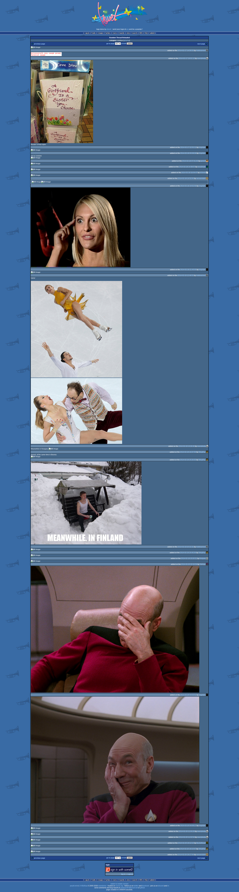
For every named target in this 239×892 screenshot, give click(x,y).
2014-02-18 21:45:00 (188, 270)
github (142, 888)
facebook (145, 886)
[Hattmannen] (207, 50)
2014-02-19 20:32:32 (186, 547)
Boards (121, 33)
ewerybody (201, 58)
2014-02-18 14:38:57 (187, 167)
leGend (203, 173)
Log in (87, 33)
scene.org (119, 886)
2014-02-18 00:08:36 (188, 153)
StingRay (202, 452)
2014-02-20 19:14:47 (188, 849)
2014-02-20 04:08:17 (188, 826)
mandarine (102, 886)
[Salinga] (207, 564)
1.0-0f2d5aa (82, 886)
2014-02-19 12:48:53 (186, 275)
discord (161, 886)
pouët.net (73, 886)
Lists (128, 33)
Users (114, 33)
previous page (39, 44)
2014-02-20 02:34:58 (189, 564)
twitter (136, 886)
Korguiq (203, 558)
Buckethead (201, 843)
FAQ (145, 33)
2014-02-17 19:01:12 (187, 58)
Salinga (203, 564)
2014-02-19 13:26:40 (187, 446)
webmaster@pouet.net (129, 888)
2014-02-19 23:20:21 (189, 558)
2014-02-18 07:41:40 (190, 161)
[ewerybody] (207, 58)
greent (203, 161)
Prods (93, 33)
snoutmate (202, 167)
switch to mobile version (119, 884)
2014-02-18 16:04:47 (189, 173)
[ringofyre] (207, 147)
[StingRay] (207, 452)
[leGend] (207, 173)
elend (109, 29)
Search (134, 33)
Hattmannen (201, 50)
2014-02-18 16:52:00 (186, 178)
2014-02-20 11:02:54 (187, 837)
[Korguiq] (207, 558)
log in (123, 874)
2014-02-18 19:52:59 (188, 186)
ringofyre (202, 147)
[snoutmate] (207, 167)
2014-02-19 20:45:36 (188, 553)
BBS (140, 33)
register (130, 874)
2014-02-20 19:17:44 (186, 855)
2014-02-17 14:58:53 (186, 50)
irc (168, 886)
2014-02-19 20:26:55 (188, 460)
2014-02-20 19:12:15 (186, 843)
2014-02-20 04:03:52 (188, 695)
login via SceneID (124, 870)
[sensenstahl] (207, 178)
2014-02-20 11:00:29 (187, 831)
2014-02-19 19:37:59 (188, 452)
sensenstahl (201, 178)
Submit (152, 33)
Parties (107, 33)
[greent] (207, 161)
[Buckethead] (207, 843)
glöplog (126, 40)
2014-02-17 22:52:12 (188, 147)
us (128, 29)
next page (201, 44)
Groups (100, 33)
